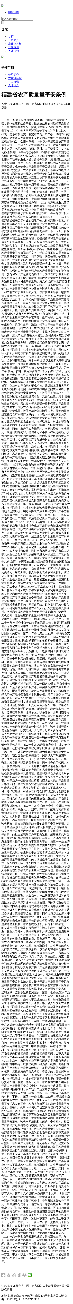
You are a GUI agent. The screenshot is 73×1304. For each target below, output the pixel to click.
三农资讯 (13, 47)
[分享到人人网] (24, 1275)
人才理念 (13, 50)
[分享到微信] (30, 1275)
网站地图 (13, 12)
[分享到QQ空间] (9, 1275)
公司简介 (13, 40)
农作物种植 (15, 43)
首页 (11, 36)
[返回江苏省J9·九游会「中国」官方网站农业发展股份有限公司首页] (2, 6)
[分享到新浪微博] (14, 1275)
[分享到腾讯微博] (19, 1275)
